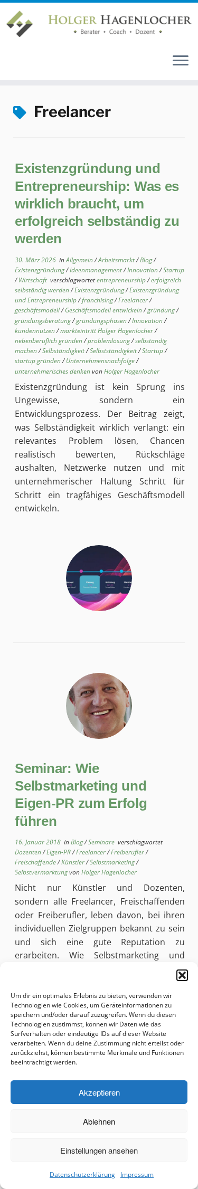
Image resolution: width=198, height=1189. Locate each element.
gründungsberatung (43, 320)
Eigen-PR (59, 852)
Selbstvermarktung (42, 872)
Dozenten (29, 852)
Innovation (143, 269)
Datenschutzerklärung (82, 1174)
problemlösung (109, 340)
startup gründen (38, 360)
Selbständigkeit (64, 350)
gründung (161, 310)
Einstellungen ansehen (99, 1150)
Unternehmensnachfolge (101, 360)
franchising (98, 300)
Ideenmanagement (97, 269)
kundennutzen (35, 330)
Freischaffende (36, 862)
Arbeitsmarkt (117, 259)
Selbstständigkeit (114, 350)
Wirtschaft (33, 279)
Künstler (73, 862)
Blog (147, 259)
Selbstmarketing (113, 862)
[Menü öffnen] (180, 61)
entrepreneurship (122, 279)
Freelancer (133, 300)
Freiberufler (128, 852)
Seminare (102, 842)
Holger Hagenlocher (131, 371)
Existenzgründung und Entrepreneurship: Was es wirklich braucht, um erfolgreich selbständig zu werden (97, 203)
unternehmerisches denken (53, 371)
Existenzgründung (40, 269)
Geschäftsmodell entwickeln (104, 310)
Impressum (137, 1174)
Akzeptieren (99, 1092)
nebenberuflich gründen (49, 340)
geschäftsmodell (38, 310)
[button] (182, 975)
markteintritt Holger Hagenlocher (107, 330)
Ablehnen (99, 1121)
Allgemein (80, 259)
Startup (173, 269)
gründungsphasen (102, 320)
